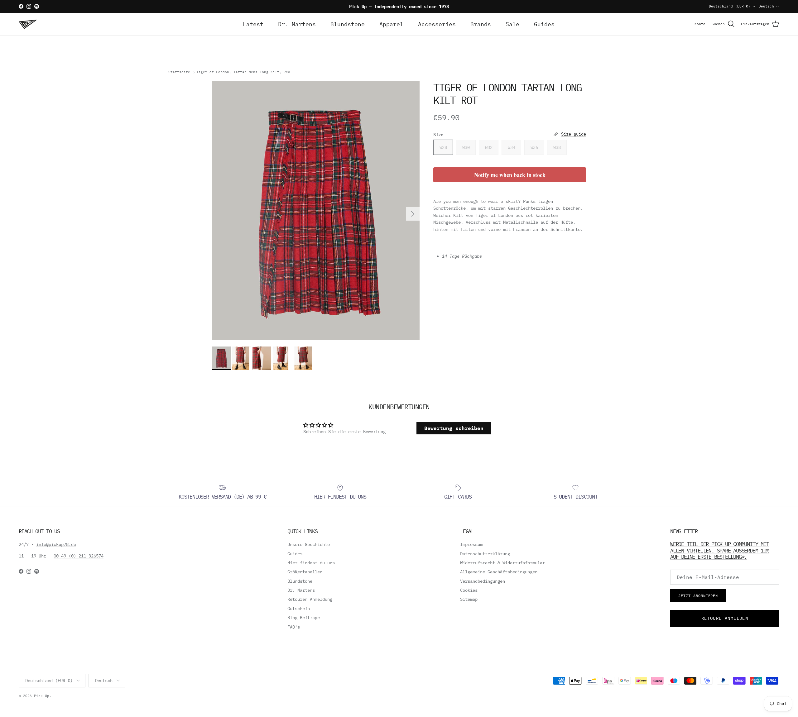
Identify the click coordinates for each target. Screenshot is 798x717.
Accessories (437, 24)
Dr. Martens (297, 24)
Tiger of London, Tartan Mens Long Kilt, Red (243, 72)
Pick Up (41, 696)
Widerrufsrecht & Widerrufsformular (502, 563)
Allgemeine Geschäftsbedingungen (498, 572)
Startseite (179, 72)
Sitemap (469, 599)
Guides (544, 24)
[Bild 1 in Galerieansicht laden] (316, 210)
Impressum (471, 544)
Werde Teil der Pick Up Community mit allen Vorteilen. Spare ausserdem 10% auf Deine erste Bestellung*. (719, 550)
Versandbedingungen (482, 581)
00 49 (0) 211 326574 (78, 556)
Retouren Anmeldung (309, 599)
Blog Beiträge (303, 617)
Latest (253, 24)
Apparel (391, 24)
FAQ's (293, 627)
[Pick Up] (28, 24)
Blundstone (347, 24)
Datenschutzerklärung (485, 554)
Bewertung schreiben (453, 428)
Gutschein (298, 608)
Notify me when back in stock (510, 175)
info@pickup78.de (56, 544)
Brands (480, 24)
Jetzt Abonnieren (698, 595)
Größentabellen (304, 572)
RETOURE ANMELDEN (724, 618)
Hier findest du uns (311, 563)
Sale (512, 24)
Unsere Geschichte (308, 544)
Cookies (469, 590)
